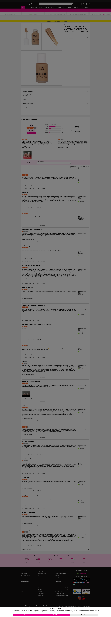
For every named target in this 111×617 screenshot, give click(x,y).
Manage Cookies (84, 614)
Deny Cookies (55, 614)
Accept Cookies (26, 614)
